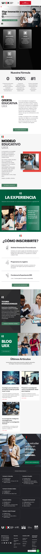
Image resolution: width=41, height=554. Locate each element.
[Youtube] (10, 544)
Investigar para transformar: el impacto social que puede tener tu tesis (10, 391)
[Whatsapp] (2, 544)
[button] (25, 3)
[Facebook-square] (4, 544)
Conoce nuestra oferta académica (9, 23)
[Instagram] (8, 544)
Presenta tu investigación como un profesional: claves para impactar (30, 391)
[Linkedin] (6, 544)
